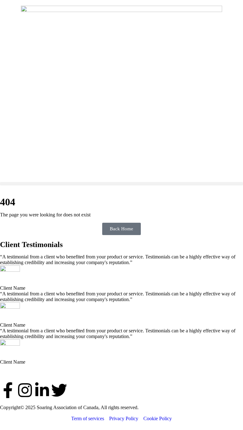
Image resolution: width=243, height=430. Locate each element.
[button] (121, 183)
